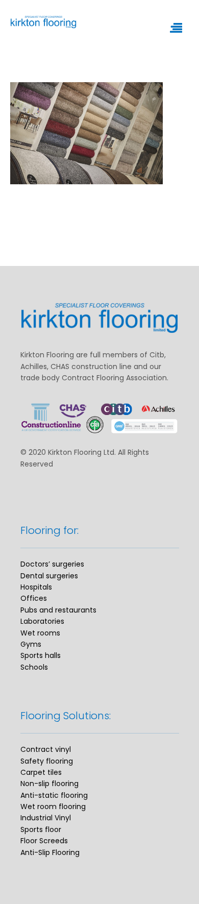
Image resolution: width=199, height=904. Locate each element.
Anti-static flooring (54, 795)
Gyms (30, 644)
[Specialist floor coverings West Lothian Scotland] (84, 22)
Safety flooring (46, 761)
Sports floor (40, 829)
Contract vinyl (45, 749)
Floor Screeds (44, 841)
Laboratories (42, 621)
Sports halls (40, 655)
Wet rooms (40, 633)
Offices (33, 598)
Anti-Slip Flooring (50, 852)
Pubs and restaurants (58, 610)
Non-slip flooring (49, 783)
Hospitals (36, 587)
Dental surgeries (49, 576)
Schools (34, 667)
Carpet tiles (41, 772)
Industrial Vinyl (45, 818)
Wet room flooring (53, 806)
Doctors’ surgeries (52, 564)
